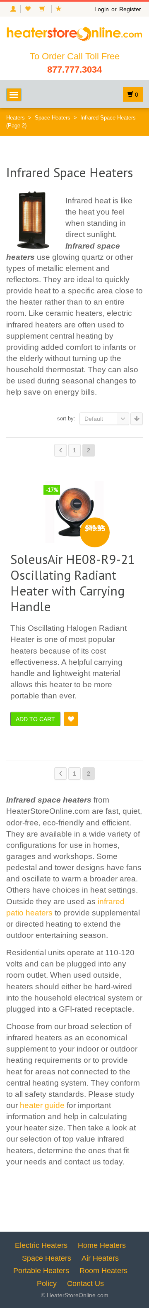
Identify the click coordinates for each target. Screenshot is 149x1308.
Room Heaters (103, 1271)
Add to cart (35, 719)
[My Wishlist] (27, 9)
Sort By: (66, 418)
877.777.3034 (74, 69)
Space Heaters (52, 118)
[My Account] (13, 9)
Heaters (15, 118)
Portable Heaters (41, 1271)
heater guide (42, 1105)
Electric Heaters (41, 1245)
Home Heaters (102, 1245)
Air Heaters (100, 1258)
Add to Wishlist (71, 719)
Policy (47, 1283)
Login (101, 9)
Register (130, 9)
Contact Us (85, 1283)
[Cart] (43, 9)
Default (93, 418)
